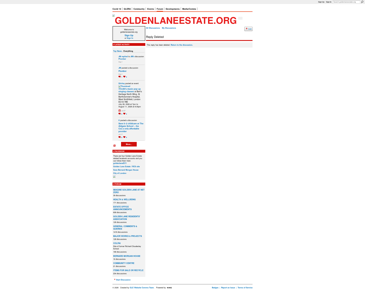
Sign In (328, 2)
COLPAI (117, 243)
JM (119, 56)
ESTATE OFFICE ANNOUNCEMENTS (122, 208)
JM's (132, 56)
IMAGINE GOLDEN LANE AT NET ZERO (129, 191)
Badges (215, 287)
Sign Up (321, 2)
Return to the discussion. (182, 44)
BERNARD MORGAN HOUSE (126, 256)
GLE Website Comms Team (142, 287)
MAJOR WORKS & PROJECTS (127, 236)
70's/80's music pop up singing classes (129, 90)
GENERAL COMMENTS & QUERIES (125, 227)
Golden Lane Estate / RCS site (126, 166)
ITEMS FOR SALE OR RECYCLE (128, 270)
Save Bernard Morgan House (125, 169)
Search (362, 2)
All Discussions (153, 28)
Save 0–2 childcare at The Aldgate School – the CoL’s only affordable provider (130, 127)
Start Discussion (123, 279)
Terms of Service (245, 287)
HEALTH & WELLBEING (124, 199)
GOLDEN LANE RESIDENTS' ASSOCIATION (126, 217)
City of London (119, 173)
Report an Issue (228, 287)
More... (129, 144)
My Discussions (169, 28)
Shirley (121, 83)
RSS (114, 146)
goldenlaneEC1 (120, 163)
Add (250, 29)
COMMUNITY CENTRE (123, 263)
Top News (117, 51)
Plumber (122, 58)
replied (125, 56)
